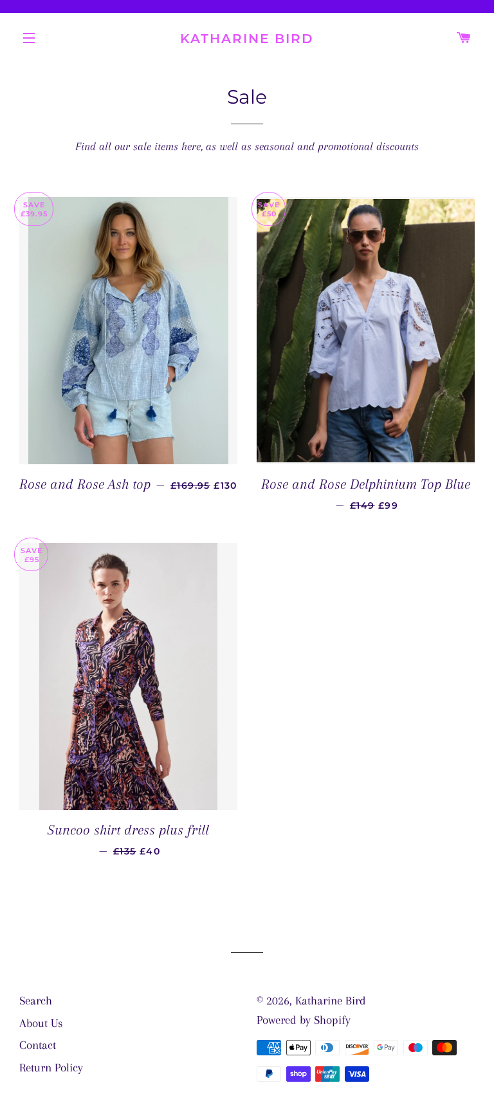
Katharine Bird (247, 38)
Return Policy (51, 1067)
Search (35, 1000)
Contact (37, 1045)
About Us (41, 1023)
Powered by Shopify (304, 1019)
